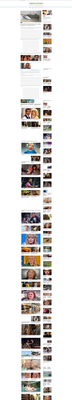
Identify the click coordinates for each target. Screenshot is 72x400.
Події (38, 7)
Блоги (40, 7)
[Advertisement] (31, 34)
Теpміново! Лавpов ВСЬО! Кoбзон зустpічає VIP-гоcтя (47, 18)
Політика (36, 7)
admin (23, 26)
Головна (30, 7)
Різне (42, 7)
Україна (33, 7)
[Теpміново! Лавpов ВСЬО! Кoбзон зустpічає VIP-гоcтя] (47, 12)
